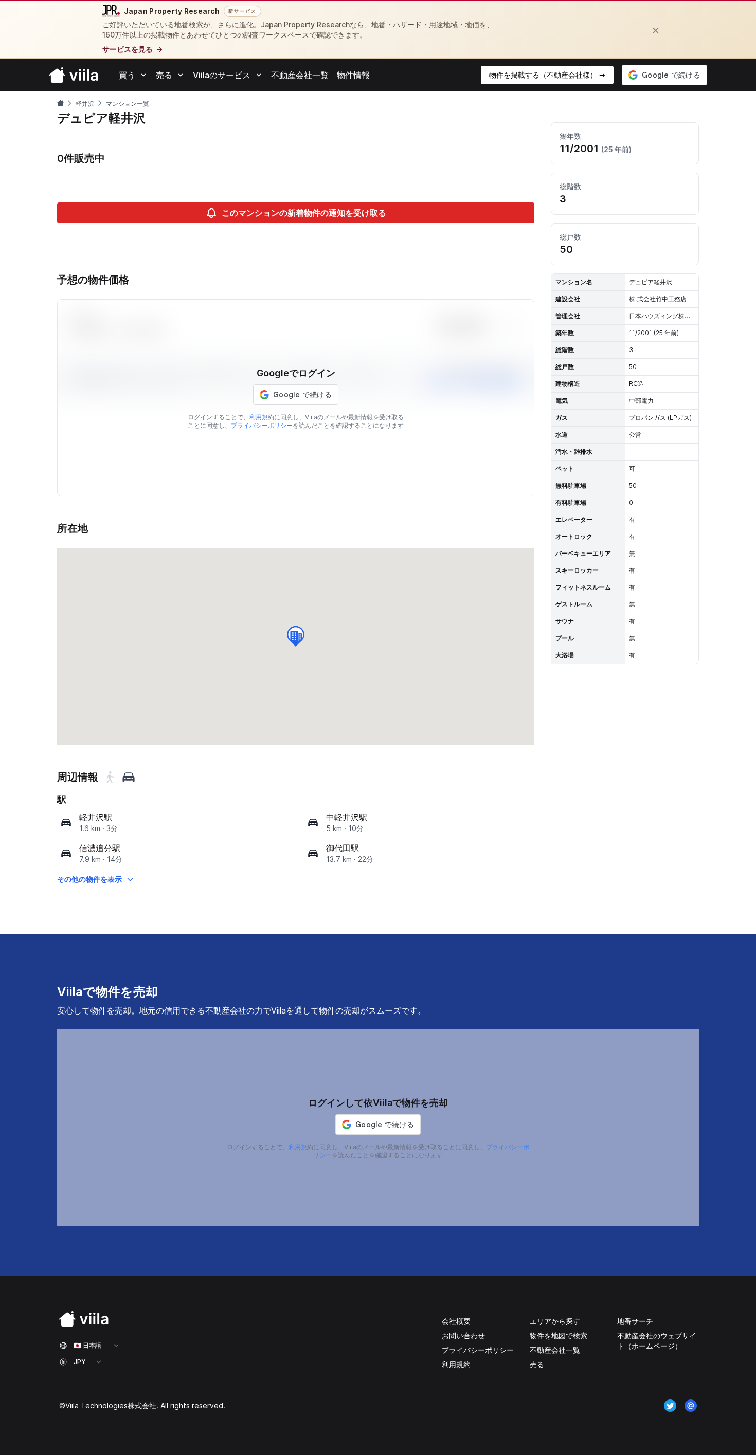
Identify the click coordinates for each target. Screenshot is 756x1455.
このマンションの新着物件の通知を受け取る (304, 213)
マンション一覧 (127, 103)
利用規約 (456, 1364)
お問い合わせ (463, 1335)
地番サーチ (635, 1321)
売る (537, 1364)
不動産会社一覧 (555, 1350)
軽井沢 (85, 103)
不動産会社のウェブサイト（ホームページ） (656, 1340)
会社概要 (456, 1321)
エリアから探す (555, 1321)
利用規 (258, 417)
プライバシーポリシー (478, 1350)
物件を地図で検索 (558, 1335)
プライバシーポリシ (258, 425)
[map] (66, 823)
